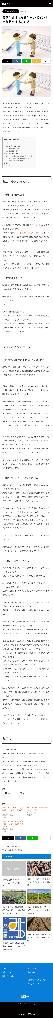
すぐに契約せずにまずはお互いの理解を (21, 156)
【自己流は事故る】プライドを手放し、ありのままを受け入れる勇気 (38, 910)
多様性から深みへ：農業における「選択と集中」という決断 (38, 882)
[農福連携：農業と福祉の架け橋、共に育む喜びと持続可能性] (39, 924)
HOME (4, 968)
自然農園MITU (15, 846)
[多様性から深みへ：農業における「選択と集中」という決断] (39, 868)
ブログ (7, 850)
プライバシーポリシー (35, 984)
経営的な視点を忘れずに (16, 160)
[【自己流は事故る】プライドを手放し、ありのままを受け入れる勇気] (39, 896)
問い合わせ (31, 972)
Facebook (24, 1003)
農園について (6, 972)
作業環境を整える (14, 151)
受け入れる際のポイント (14, 154)
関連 (10, 165)
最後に (7, 163)
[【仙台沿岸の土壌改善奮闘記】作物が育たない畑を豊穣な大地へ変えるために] (14, 896)
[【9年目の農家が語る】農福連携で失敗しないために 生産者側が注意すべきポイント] (14, 928)
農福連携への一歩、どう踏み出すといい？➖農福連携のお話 (13, 810)
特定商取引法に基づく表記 (36, 980)
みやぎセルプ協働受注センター (30, 233)
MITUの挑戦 (32, 968)
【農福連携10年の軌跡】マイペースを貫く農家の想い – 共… (13, 883)
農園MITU (7, 3)
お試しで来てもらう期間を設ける (19, 158)
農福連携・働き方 (11, 11)
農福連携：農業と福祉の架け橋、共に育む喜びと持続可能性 (12, 824)
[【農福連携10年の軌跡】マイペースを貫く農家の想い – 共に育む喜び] (14, 868)
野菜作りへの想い (8, 976)
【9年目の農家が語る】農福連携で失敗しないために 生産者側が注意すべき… (13, 946)
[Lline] (26, 61)
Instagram (29, 1003)
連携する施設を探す (15, 148)
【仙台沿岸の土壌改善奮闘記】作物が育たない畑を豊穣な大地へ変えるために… (13, 910)
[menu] (49, 3)
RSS (33, 1003)
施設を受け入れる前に (13, 146)
